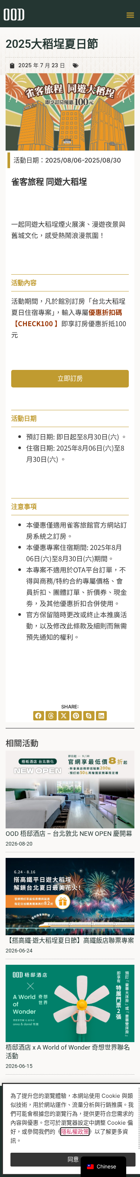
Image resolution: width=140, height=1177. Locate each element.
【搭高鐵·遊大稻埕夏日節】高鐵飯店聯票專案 (70, 940)
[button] (130, 15)
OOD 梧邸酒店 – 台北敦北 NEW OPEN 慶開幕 (69, 833)
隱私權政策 (75, 1131)
